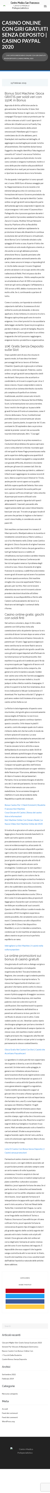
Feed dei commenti (10, 1417)
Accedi (5, 1409)
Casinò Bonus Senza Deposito (14, 1359)
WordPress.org (8, 1421)
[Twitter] (25, 1296)
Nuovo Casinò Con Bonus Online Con (17, 1351)
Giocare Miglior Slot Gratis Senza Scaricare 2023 (22, 1342)
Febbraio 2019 (8, 1379)
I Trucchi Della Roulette (12, 1355)
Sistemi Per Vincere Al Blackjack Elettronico (20, 1347)
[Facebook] (25, 1301)
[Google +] (25, 1306)
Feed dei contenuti (10, 1413)
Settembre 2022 (9, 1374)
